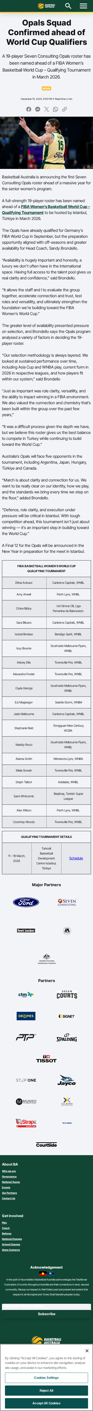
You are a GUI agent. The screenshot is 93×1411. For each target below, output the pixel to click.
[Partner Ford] (26, 902)
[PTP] (26, 1037)
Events (6, 1187)
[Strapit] (26, 1123)
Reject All (46, 1390)
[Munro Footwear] (26, 1101)
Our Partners (9, 1192)
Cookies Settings (46, 1378)
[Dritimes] (26, 1016)
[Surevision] (67, 1123)
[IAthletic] (67, 930)
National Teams (11, 1181)
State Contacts (11, 1249)
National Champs (12, 1238)
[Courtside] (46, 1144)
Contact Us (8, 1198)
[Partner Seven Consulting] (67, 902)
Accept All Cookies (46, 1403)
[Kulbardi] (67, 1101)
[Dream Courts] (67, 994)
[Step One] (26, 1080)
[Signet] (67, 1016)
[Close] (87, 1350)
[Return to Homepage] (46, 6)
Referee (6, 1233)
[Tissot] (46, 1059)
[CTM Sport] (26, 994)
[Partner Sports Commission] (46, 959)
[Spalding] (67, 1037)
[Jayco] (67, 1080)
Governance (9, 1176)
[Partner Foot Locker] (26, 930)
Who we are (9, 1171)
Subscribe (46, 1314)
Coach (6, 1227)
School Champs (11, 1244)
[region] (46, 1377)
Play (4, 1222)
